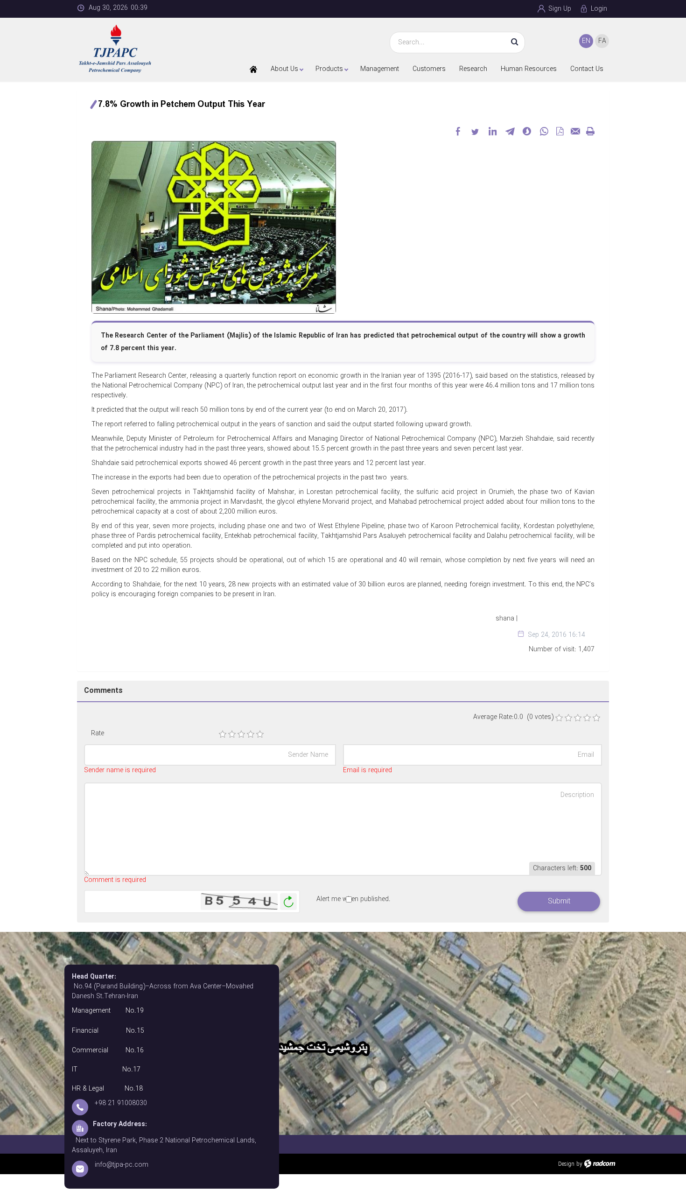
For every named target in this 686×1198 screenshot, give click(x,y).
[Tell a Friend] (575, 131)
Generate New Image (288, 902)
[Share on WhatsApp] (544, 131)
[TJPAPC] (138, 49)
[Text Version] (590, 131)
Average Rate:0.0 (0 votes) (513, 717)
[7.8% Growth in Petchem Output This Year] (213, 227)
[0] (559, 718)
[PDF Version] (559, 131)
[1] (222, 734)
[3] (241, 734)
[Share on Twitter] (475, 131)
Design (566, 1164)
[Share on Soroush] (527, 131)
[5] (260, 734)
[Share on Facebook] (458, 131)
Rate (97, 734)
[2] (232, 734)
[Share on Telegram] (509, 131)
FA (602, 41)
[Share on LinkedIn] (492, 131)
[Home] (253, 69)
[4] (250, 734)
